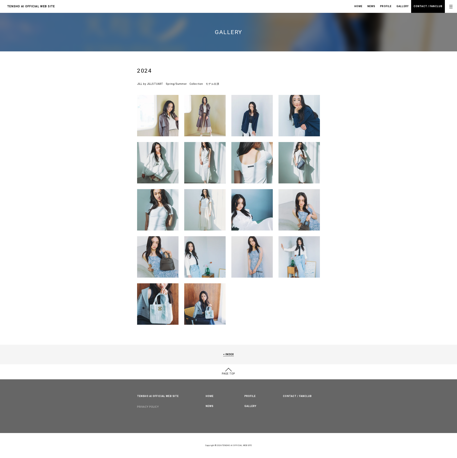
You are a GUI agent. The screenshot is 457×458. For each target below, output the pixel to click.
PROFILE (385, 6)
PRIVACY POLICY (148, 406)
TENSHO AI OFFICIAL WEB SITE (158, 396)
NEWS (371, 6)
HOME (358, 6)
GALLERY (402, 6)
